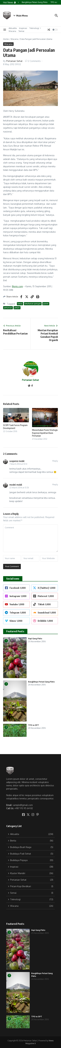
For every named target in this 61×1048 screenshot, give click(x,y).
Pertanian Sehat (14, 61)
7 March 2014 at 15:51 (18, 464)
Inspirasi (23, 28)
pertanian (8, 307)
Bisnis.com (17, 286)
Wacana (12, 31)
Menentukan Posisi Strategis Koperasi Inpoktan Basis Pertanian (45, 433)
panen (45, 303)
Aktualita (13, 28)
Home (6, 39)
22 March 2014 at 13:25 (19, 487)
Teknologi (34, 28)
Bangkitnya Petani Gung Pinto (41, 682)
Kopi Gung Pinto (35, 638)
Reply (55, 461)
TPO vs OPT (33, 725)
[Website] (29, 386)
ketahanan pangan (33, 303)
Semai (21, 31)
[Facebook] (32, 386)
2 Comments (34, 61)
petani (17, 307)
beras (20, 303)
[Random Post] (49, 29)
